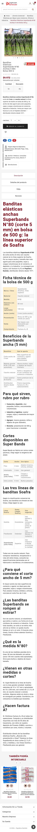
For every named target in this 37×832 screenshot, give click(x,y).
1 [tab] (14, 58)
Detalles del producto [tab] (18, 182)
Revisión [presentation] (18, 196)
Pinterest (14, 140)
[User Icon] (30, 4)
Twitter (9, 140)
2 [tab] (16, 58)
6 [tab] (23, 58)
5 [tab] (21, 58)
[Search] (33, 9)
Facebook (5, 140)
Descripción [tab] (18, 176)
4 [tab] (19, 58)
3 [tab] (17, 58)
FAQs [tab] (18, 189)
